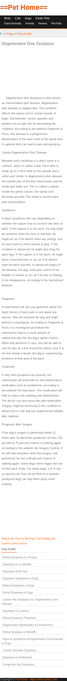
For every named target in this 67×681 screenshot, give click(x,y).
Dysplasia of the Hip (15, 571)
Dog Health (25, 33)
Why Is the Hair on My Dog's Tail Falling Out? (29, 538)
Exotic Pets (42, 18)
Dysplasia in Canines (16, 610)
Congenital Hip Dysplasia (18, 664)
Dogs (28, 18)
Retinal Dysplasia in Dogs (18, 585)
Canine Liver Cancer (14, 543)
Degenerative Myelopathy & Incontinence (28, 624)
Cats (18, 18)
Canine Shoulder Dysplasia (19, 650)
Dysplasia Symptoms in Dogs (20, 578)
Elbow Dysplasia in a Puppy (20, 557)
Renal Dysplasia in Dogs (18, 592)
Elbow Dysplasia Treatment (19, 617)
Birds (7, 18)
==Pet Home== (23, 7)
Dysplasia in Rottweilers (17, 657)
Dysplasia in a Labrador (17, 564)
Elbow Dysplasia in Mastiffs (19, 632)
